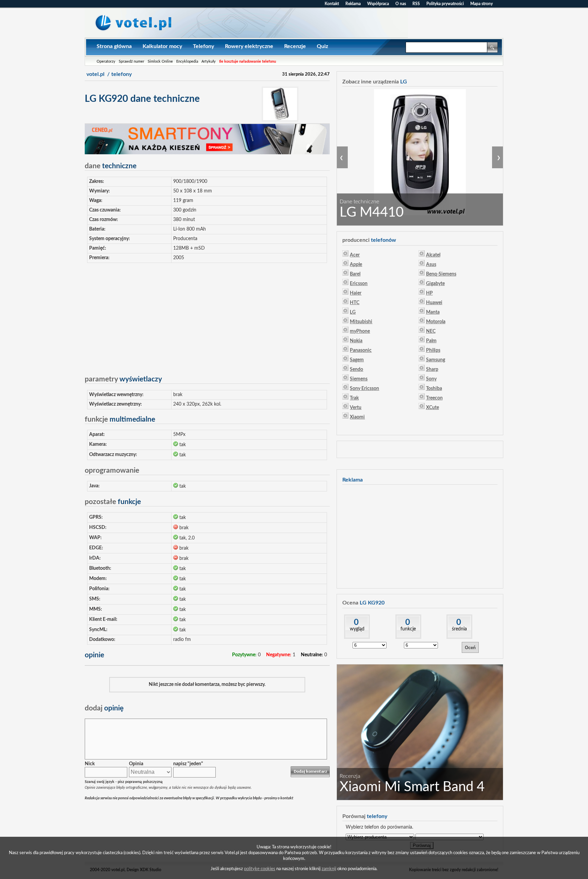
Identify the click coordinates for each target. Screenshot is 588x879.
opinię (104, 708)
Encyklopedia (187, 61)
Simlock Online (160, 61)
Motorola (435, 321)
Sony (431, 379)
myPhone (360, 331)
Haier (355, 293)
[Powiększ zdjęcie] (280, 120)
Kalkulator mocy (162, 46)
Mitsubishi (361, 321)
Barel (355, 274)
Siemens (359, 379)
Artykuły (208, 61)
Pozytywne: (244, 655)
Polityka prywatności (445, 4)
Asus (431, 264)
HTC (354, 302)
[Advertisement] (207, 316)
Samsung (435, 360)
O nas (400, 4)
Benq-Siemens (441, 274)
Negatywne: (278, 655)
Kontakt (332, 4)
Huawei (434, 302)
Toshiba (434, 388)
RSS (416, 4)
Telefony (203, 46)
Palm (431, 341)
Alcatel (433, 255)
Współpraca (378, 4)
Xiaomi (357, 417)
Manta (433, 312)
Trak (354, 398)
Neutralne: (312, 655)
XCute (432, 407)
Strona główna (114, 46)
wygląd (357, 629)
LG (353, 312)
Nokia (356, 341)
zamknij (329, 868)
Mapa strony (481, 4)
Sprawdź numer (131, 61)
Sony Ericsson (364, 388)
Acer (355, 255)
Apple (356, 264)
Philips (433, 350)
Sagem (357, 360)
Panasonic (361, 350)
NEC (431, 331)
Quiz (322, 46)
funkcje (408, 629)
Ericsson (359, 283)
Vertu (355, 407)
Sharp (432, 369)
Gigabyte (435, 283)
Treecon (434, 398)
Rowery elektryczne (249, 46)
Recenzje (295, 46)
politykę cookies (259, 868)
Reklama (353, 4)
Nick (90, 764)
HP (429, 293)
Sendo (356, 369)
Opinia (136, 764)
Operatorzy (106, 61)
